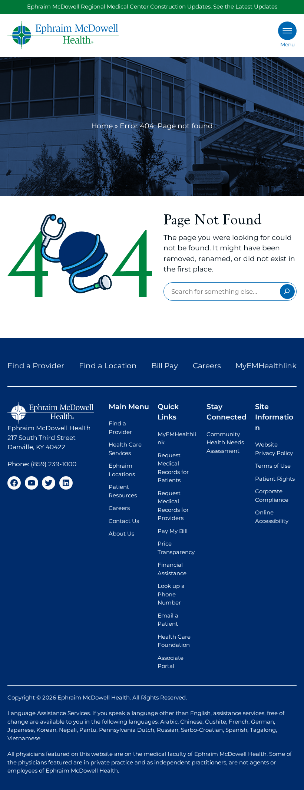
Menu (287, 44)
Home (102, 126)
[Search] (287, 291)
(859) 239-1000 (53, 464)
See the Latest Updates (245, 6)
